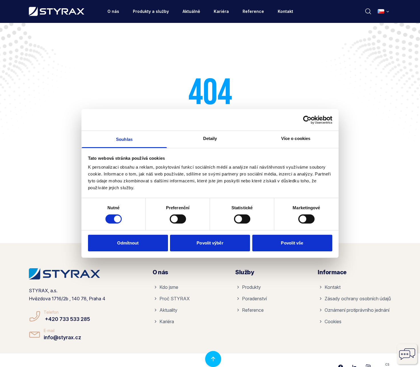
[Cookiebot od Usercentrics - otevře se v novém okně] (307, 119)
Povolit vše (292, 242)
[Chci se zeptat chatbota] (407, 354)
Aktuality (168, 310)
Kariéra (221, 11)
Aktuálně (191, 11)
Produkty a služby (151, 11)
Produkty (251, 287)
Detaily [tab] (210, 138)
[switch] (178, 219)
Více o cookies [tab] (295, 138)
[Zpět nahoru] (213, 359)
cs (387, 364)
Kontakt (285, 11)
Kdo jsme (168, 287)
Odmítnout (128, 242)
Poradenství (254, 298)
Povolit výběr (210, 242)
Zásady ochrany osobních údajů (358, 298)
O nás (113, 11)
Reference (253, 11)
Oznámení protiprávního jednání (357, 310)
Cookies (333, 321)
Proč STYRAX (174, 298)
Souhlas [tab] (124, 139)
